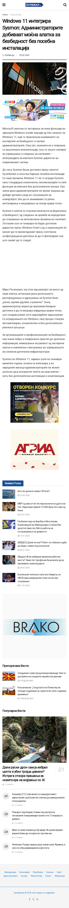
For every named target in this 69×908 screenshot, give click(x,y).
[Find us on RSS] (37, 899)
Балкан (49, 872)
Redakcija (9, 55)
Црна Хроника (10, 876)
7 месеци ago (26, 698)
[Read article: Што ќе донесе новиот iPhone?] (8, 494)
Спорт (48, 876)
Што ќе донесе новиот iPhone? (34, 491)
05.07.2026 (24, 550)
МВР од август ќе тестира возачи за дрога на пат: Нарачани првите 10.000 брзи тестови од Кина (41, 507)
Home (5, 15)
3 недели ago (26, 681)
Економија (24, 872)
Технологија (15, 15)
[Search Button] (65, 5)
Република (38, 872)
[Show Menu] (3, 5)
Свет (59, 872)
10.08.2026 (24, 495)
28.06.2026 (24, 568)
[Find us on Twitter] (33, 899)
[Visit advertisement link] (34, 626)
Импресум (60, 876)
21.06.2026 (24, 585)
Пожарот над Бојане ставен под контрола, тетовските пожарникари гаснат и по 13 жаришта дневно (37, 815)
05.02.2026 (24, 55)
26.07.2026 (24, 514)
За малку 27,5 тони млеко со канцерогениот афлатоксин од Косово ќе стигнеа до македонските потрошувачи (38, 797)
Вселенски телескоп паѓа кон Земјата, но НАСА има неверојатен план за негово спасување (39, 578)
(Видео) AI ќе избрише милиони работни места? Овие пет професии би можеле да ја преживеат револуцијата (41, 560)
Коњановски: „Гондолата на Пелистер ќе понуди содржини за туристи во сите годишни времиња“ (42, 691)
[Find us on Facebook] (29, 899)
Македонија (10, 872)
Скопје (24, 876)
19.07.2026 (24, 536)
